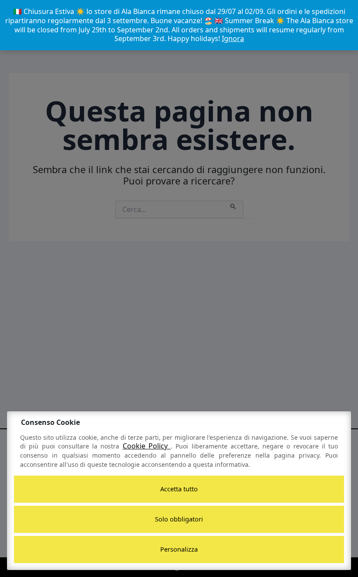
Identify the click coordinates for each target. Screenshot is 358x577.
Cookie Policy (147, 446)
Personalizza (179, 549)
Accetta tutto (179, 488)
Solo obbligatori (179, 518)
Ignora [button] (233, 38)
